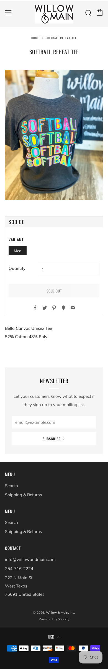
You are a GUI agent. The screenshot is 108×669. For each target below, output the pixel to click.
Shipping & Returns (23, 494)
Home (35, 38)
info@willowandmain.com (30, 559)
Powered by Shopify (54, 619)
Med (17, 250)
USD (51, 637)
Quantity (17, 268)
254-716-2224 (19, 568)
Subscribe (51, 438)
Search (11, 485)
